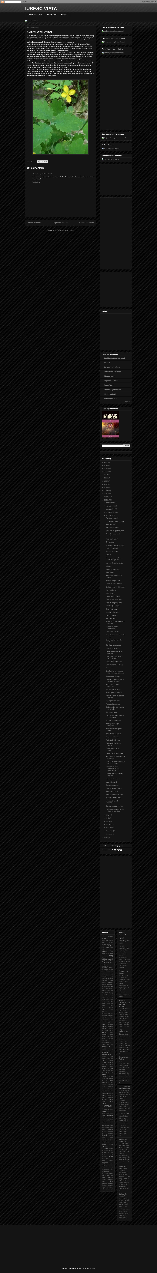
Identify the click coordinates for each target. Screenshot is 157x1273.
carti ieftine (105, 992)
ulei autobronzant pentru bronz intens (107, 1171)
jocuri (104, 1062)
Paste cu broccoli (112, 518)
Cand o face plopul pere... (115, 753)
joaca (111, 1060)
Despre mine (51, 14)
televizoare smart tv (107, 1164)
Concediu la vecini (112, 632)
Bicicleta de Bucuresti (113, 734)
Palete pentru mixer (113, 596)
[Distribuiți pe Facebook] (45, 161)
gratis (103, 1038)
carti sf (111, 997)
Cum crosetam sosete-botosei (124, 1087)
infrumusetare (106, 1055)
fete (108, 1036)
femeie (111, 1034)
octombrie (110, 509)
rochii (103, 1143)
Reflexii (104, 1135)
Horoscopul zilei (110, 399)
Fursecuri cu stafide (113, 704)
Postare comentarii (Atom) (65, 230)
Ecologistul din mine (113, 701)
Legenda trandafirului (123, 1031)
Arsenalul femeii (111, 539)
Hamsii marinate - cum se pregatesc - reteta (115, 680)
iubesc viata (109, 1058)
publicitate (104, 1131)
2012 (106, 838)
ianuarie (109, 834)
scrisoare (110, 1150)
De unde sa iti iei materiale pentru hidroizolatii (112, 769)
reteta (111, 1135)
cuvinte (104, 1021)
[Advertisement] (116, 93)
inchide (111, 1049)
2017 (106, 487)
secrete (104, 1152)
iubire (103, 1060)
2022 (106, 472)
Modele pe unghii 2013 (123, 1140)
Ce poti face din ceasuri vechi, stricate (114, 657)
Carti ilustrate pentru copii (114, 358)
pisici (103, 1116)
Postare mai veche (86, 223)
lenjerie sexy (107, 1066)
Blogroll (64, 14)
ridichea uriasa (107, 1141)
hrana (103, 1045)
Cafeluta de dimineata (112, 372)
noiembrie (110, 506)
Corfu (111, 1009)
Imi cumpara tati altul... (114, 798)
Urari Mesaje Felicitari (112, 390)
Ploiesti (109, 1116)
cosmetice (104, 1011)
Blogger (92, 1268)
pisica (104, 1112)
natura (103, 1088)
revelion (110, 1139)
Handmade (106, 1042)
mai (107, 821)
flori (111, 1036)
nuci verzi (105, 1092)
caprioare (104, 980)
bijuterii (104, 952)
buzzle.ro (104, 965)
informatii (105, 1053)
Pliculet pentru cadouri (114, 692)
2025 (106, 462)
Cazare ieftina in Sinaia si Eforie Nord (115, 716)
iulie (108, 815)
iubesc (103, 1058)
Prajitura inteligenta (113, 740)
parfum (110, 1098)
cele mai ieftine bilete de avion (107, 1003)
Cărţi (103, 1001)
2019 (106, 481)
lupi (112, 1072)
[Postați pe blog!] (40, 161)
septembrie (110, 512)
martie (108, 827)
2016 (106, 490)
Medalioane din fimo (113, 689)
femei (104, 1032)
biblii (111, 948)
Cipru (111, 1005)
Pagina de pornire (35, 14)
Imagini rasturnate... (113, 612)
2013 (106, 500)
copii (111, 1007)
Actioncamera (111, 668)
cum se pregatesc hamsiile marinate (107, 1015)
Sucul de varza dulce (113, 645)
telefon (111, 1160)
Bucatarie (107, 962)
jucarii (109, 1062)
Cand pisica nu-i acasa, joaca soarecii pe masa (115, 672)
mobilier (110, 1084)
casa (103, 1000)
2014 (106, 497)
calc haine (107, 973)
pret (103, 1125)
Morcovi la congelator (113, 720)
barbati (110, 946)
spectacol (104, 1156)
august (109, 515)
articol (111, 942)
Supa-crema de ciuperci (114, 794)
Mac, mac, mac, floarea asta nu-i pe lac (114, 559)
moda (103, 1086)
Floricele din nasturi (113, 779)
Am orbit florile (111, 590)
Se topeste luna (111, 609)
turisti (103, 1168)
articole (104, 944)
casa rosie (109, 999)
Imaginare (106, 1047)
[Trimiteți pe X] (43, 161)
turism (111, 1166)
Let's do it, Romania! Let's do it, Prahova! (115, 762)
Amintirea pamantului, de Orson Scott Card (115, 810)
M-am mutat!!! (124, 1114)
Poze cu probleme (112, 527)
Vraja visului (110, 593)
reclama (110, 1133)
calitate (110, 979)
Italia (111, 1057)
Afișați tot (127, 401)
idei (108, 1045)
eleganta (104, 1028)
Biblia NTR (105, 948)
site (111, 1154)
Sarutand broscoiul (112, 569)
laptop (111, 1064)
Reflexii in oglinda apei (114, 603)
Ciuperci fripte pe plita (114, 661)
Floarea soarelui (112, 551)
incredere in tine (107, 1051)
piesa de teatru (108, 1109)
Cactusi (108, 555)
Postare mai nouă (34, 223)
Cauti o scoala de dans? (114, 665)
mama (104, 1076)
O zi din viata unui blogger (115, 587)
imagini (104, 1049)
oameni (111, 1092)
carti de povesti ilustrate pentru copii (107, 986)
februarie (109, 831)
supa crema (106, 1158)
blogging (110, 958)
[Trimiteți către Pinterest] (47, 161)
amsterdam (105, 940)
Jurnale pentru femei (112, 367)
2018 (106, 484)
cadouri (105, 967)
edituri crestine (107, 1024)
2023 (106, 468)
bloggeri (104, 958)
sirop (103, 1154)
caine (111, 971)
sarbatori (105, 1148)
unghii (110, 1177)
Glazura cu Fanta (112, 737)
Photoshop (110, 572)
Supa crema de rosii (123, 972)
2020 (106, 478)
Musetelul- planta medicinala (112, 628)
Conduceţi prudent (112, 606)
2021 (106, 475)
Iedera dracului (111, 782)
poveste (110, 1120)
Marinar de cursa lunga (114, 563)
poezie (104, 1118)
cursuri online (109, 1019)
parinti (104, 1099)
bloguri (110, 960)
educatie (104, 1026)
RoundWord (109, 385)
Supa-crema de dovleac (114, 806)
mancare (110, 1076)
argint (103, 942)
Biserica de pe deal (113, 581)
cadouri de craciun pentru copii (107, 969)
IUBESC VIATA (41, 8)
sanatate (104, 1146)
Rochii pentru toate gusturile (113, 685)
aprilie (108, 824)
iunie (108, 818)
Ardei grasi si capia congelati (113, 724)
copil (103, 1009)
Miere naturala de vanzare (112, 802)
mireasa (104, 1084)
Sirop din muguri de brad (115, 531)
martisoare (105, 1078)
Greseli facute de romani (115, 521)
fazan (111, 1030)
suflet (111, 1156)
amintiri (104, 938)
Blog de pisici (109, 376)
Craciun (104, 1013)
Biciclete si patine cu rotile (115, 545)
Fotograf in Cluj (111, 615)
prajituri (111, 1123)
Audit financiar (111, 524)
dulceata (110, 1023)
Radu (34, 174)
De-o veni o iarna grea (114, 599)
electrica (110, 1026)
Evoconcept (110, 542)
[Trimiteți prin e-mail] (38, 161)
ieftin (111, 1044)
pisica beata (109, 1113)
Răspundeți (36, 182)
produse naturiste (107, 1129)
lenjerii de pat (107, 1068)
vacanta (104, 1179)
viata (111, 1181)
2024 (106, 465)
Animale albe (110, 618)
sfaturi (110, 1152)
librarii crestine (106, 1070)
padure (104, 1093)
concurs (104, 1007)
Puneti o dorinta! (112, 791)
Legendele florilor (111, 381)
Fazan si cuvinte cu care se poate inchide (124, 1003)
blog (111, 956)
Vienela (107, 363)
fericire (104, 1036)
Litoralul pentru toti (112, 648)
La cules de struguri (113, 676)
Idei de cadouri (110, 394)
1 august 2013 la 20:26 (44, 174)
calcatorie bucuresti (107, 975)
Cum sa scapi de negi (113, 788)
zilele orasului (109, 1189)
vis (107, 1187)
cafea (106, 971)
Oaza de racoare (112, 785)
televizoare (105, 1162)
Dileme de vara (111, 712)
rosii (108, 1143)
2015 (106, 494)
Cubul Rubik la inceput (114, 584)
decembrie (110, 503)
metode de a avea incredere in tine (107, 1080)
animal (111, 940)
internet (104, 1056)
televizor (104, 1166)
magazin (105, 1074)
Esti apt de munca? (123, 1195)
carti (108, 982)
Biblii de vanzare (107, 950)
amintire (110, 936)
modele (110, 1086)
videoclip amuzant (107, 1183)
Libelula (108, 566)
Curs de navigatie (112, 548)
